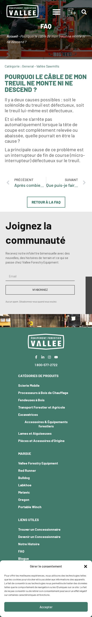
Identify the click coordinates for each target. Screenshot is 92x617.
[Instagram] (49, 357)
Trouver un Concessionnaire (39, 529)
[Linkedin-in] (43, 357)
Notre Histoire (29, 544)
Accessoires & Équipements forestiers (46, 424)
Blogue (23, 558)
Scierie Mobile (29, 385)
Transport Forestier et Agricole (41, 407)
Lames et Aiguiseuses (35, 433)
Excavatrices (28, 414)
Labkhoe (24, 485)
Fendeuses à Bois (31, 400)
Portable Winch (30, 507)
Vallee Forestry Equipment (38, 463)
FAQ (21, 551)
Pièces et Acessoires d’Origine (41, 441)
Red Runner (27, 470)
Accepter (46, 607)
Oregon (23, 499)
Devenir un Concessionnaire (39, 537)
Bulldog (24, 478)
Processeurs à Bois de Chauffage (43, 393)
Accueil (12, 36)
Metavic (24, 492)
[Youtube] (56, 357)
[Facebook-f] (36, 357)
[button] (85, 566)
